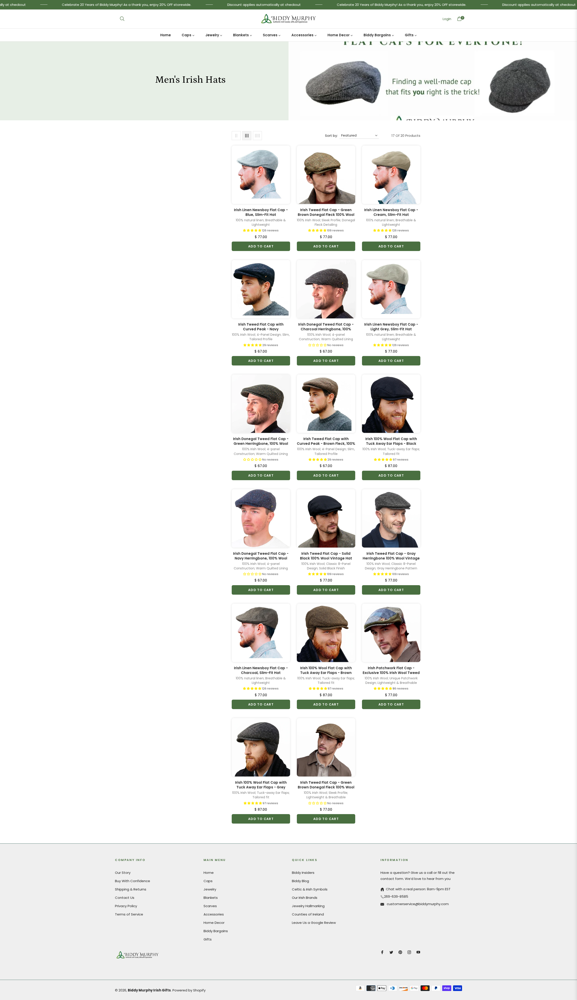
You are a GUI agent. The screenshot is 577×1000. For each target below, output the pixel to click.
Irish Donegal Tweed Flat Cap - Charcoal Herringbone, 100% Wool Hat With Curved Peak (326, 326)
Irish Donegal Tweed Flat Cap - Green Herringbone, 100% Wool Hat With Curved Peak (260, 441)
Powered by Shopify (189, 990)
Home (209, 872)
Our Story (123, 872)
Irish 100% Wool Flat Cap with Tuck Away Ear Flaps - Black (391, 441)
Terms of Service (129, 914)
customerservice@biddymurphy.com (417, 904)
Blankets (211, 897)
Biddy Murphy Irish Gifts (149, 990)
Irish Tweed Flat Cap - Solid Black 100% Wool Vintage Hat (326, 556)
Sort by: (331, 135)
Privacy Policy (126, 906)
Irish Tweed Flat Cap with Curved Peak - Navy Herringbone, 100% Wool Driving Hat (261, 326)
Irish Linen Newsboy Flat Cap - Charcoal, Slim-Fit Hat (261, 670)
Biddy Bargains (216, 931)
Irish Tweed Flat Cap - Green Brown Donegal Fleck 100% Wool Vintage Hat (326, 212)
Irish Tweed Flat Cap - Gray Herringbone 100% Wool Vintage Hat (391, 556)
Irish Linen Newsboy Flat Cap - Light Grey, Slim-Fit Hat (391, 326)
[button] (122, 19)
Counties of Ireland (308, 914)
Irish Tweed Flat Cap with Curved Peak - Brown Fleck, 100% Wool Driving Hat (326, 441)
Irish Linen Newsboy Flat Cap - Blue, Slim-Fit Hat (261, 212)
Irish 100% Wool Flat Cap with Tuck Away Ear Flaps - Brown (326, 670)
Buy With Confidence (132, 881)
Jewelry (210, 889)
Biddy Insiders (303, 872)
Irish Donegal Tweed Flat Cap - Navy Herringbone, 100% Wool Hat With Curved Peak (260, 556)
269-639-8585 (396, 896)
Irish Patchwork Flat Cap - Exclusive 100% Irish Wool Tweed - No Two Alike (391, 670)
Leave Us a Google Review (314, 922)
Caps (208, 881)
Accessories (214, 914)
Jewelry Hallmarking (308, 906)
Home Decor (214, 922)
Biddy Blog (300, 881)
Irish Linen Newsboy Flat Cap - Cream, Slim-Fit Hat (391, 212)
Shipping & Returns (130, 889)
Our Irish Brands (304, 897)
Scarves (210, 906)
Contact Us (124, 897)
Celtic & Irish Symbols (309, 889)
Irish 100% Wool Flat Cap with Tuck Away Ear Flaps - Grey (261, 785)
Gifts (208, 939)
